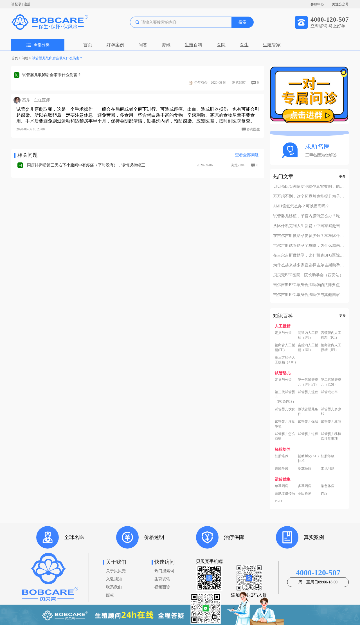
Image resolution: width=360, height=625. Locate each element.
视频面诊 (162, 587)
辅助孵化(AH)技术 (308, 458)
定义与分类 (283, 333)
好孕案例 (115, 44)
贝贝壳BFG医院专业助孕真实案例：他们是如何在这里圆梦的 (309, 187)
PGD (278, 501)
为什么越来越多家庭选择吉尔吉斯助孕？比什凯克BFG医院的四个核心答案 (309, 265)
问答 (142, 44)
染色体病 (327, 486)
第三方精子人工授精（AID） (286, 359)
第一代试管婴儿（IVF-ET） (308, 382)
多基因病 (304, 486)
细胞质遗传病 (285, 493)
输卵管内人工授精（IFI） (331, 347)
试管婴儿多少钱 (331, 411)
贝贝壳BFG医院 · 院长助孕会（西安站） (308, 275)
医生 (244, 44)
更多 (342, 176)
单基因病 (281, 486)
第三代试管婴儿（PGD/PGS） (285, 397)
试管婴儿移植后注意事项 (331, 436)
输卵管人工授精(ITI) (285, 347)
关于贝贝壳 (116, 571)
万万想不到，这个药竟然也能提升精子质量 (309, 196)
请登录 (16, 4)
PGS (324, 493)
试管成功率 (329, 392)
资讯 (165, 44)
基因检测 (304, 493)
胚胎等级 (327, 456)
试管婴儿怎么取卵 (285, 436)
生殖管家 (272, 44)
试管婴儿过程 (308, 434)
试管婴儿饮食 (285, 409)
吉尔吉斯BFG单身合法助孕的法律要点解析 (309, 285)
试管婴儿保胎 (308, 422)
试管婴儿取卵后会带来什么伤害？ (57, 58)
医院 (221, 44)
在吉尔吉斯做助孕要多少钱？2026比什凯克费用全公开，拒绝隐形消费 (309, 236)
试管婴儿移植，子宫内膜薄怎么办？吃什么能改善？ (309, 216)
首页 (87, 44)
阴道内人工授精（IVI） (308, 335)
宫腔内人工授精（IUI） (308, 347)
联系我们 (114, 587)
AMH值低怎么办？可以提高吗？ (301, 206)
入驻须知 (114, 579)
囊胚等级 (281, 468)
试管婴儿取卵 (331, 422)
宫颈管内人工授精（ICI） (331, 335)
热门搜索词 (164, 571)
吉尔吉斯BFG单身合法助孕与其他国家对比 (309, 295)
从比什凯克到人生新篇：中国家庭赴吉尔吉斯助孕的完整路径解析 (309, 226)
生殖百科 (193, 44)
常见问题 (327, 468)
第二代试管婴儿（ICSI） (331, 382)
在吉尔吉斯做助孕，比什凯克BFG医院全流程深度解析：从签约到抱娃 (309, 255)
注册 (27, 4)
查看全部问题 (247, 155)
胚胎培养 (281, 456)
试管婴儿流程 (308, 392)
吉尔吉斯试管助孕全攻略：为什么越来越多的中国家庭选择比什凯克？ (309, 246)
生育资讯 (162, 579)
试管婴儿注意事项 (285, 424)
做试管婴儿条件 (308, 411)
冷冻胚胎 (304, 468)
